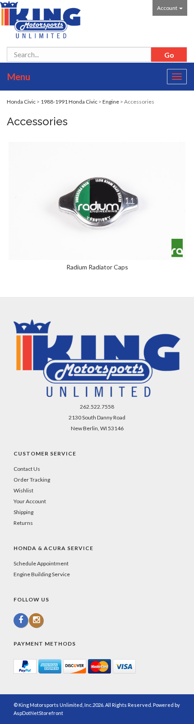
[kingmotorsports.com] (40, 19)
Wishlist (23, 490)
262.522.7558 (97, 406)
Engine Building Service (42, 574)
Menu (18, 76)
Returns (23, 522)
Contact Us (27, 468)
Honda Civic (21, 101)
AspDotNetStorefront (38, 713)
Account (167, 8)
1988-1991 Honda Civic (69, 101)
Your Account (30, 501)
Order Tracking (32, 479)
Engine (110, 101)
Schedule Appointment (41, 563)
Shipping (23, 512)
